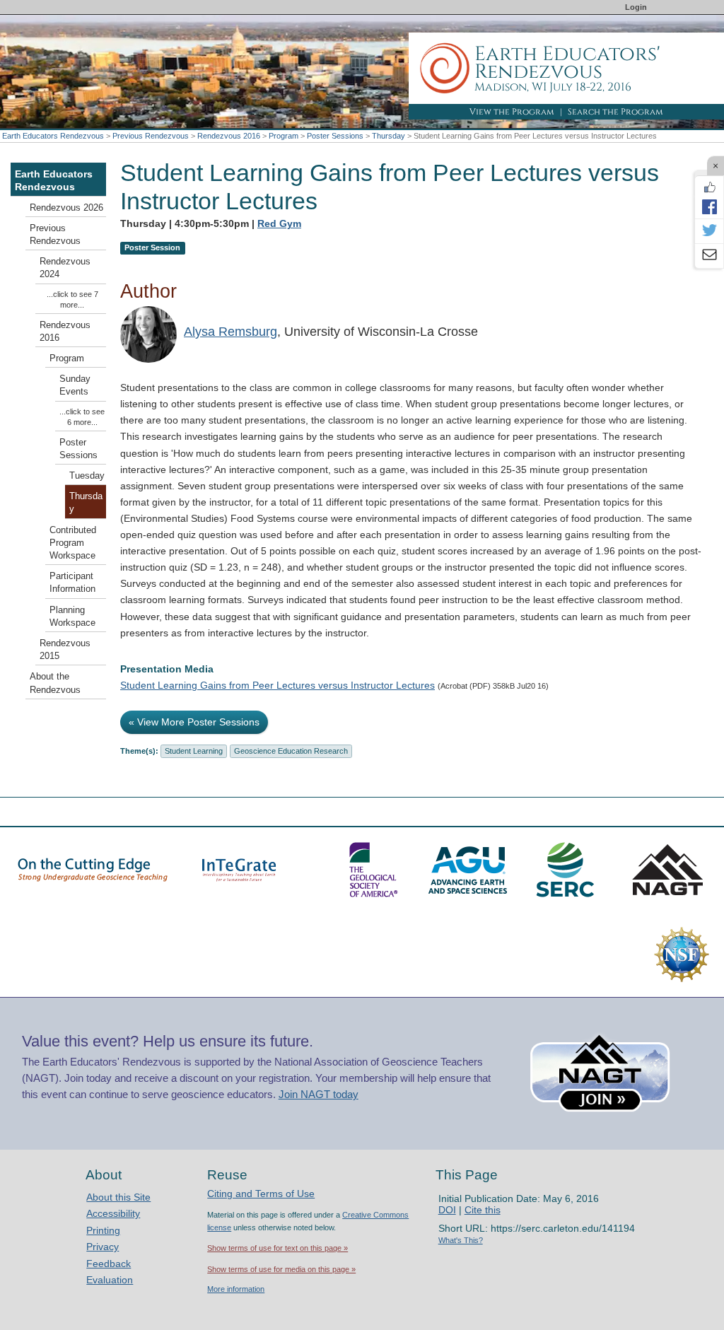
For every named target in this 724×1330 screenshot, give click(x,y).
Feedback (108, 1263)
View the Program (511, 111)
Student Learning (194, 751)
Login (636, 7)
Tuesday (87, 476)
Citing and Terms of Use (261, 1193)
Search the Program (615, 111)
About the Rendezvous (55, 683)
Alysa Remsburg (230, 332)
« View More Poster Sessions (194, 722)
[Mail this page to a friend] (709, 256)
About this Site (118, 1197)
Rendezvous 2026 (66, 208)
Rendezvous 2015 (65, 649)
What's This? (460, 1240)
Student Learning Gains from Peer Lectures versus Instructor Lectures (277, 685)
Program (283, 136)
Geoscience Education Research (291, 751)
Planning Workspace (72, 616)
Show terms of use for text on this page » (277, 1248)
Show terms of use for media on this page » (281, 1269)
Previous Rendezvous (150, 136)
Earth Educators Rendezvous (53, 136)
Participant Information (72, 582)
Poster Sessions (335, 136)
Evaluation (109, 1279)
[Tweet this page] (709, 231)
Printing (103, 1230)
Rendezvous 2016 (228, 136)
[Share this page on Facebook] (709, 206)
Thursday (388, 136)
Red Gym (279, 223)
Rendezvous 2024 (65, 268)
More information (235, 1289)
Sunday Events (74, 385)
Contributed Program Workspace (72, 543)
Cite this (483, 1209)
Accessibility (113, 1213)
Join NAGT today (318, 1094)
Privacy (102, 1246)
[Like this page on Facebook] (709, 187)
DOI (447, 1209)
